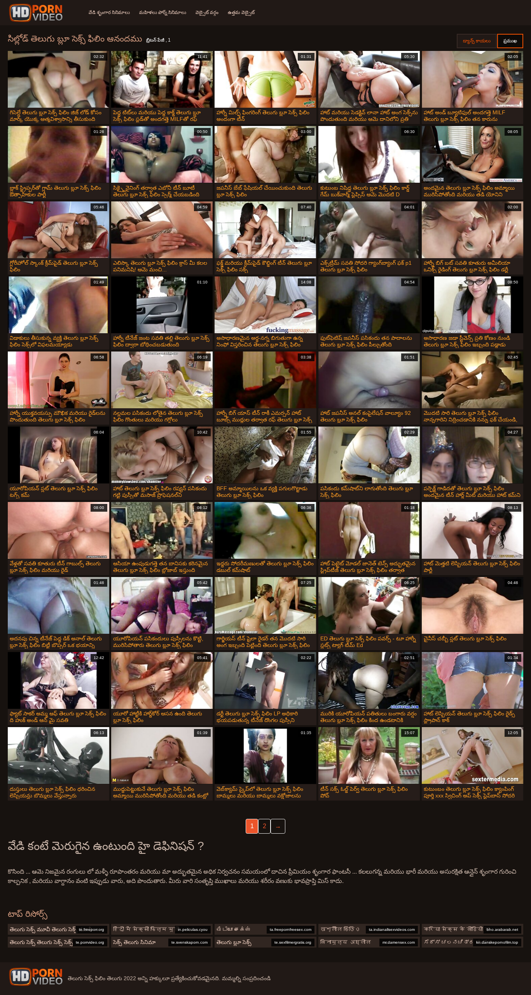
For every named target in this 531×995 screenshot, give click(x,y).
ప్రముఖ (510, 41)
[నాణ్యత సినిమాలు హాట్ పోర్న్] (36, 976)
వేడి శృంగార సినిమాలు (109, 12)
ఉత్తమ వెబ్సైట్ (241, 12)
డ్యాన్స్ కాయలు (477, 41)
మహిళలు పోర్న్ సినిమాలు (162, 12)
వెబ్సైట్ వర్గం (207, 12)
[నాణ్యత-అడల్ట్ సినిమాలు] (37, 12)
